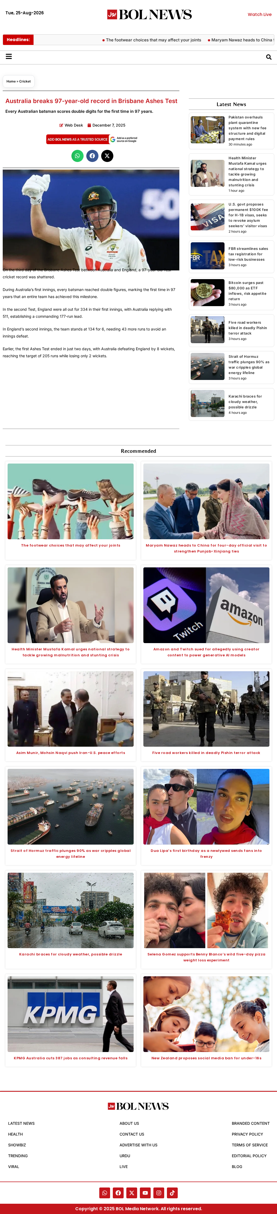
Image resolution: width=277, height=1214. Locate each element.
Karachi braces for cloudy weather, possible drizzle (245, 401)
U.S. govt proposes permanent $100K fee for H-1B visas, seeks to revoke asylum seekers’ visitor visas (248, 215)
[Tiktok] (172, 1192)
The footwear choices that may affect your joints (128, 39)
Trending (18, 1155)
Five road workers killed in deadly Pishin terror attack (248, 327)
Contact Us (132, 1134)
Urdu (125, 1155)
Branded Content (251, 1123)
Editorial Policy (249, 1155)
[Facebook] (118, 1192)
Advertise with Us (138, 1145)
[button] (77, 156)
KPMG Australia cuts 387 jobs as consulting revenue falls (70, 1058)
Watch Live (260, 14)
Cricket (25, 81)
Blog (237, 1166)
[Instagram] (158, 1192)
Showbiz (17, 1145)
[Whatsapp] (104, 1192)
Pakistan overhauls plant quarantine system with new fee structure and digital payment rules (248, 128)
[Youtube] (145, 1192)
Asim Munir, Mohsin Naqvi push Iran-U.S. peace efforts (70, 752)
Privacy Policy (247, 1134)
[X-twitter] (131, 1192)
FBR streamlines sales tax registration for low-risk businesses (248, 254)
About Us (129, 1123)
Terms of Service (250, 1145)
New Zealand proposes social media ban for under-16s (206, 1058)
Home (11, 81)
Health (15, 1134)
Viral (13, 1166)
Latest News (21, 1123)
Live (124, 1166)
